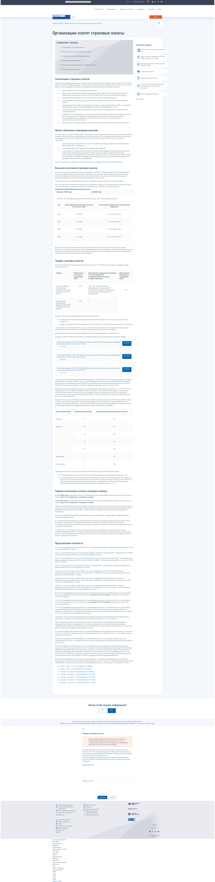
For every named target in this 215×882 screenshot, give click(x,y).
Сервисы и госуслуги (127, 9)
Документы (141, 9)
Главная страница (57, 23)
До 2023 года (97, 192)
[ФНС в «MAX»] (161, 2)
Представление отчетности (71, 69)
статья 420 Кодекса (115, 162)
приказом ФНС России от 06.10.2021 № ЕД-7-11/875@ (72, 567)
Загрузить (127, 343)
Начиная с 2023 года (64, 192)
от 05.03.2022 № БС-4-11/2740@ (84, 672)
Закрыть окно (56, 881)
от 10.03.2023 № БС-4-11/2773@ (85, 674)
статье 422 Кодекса (117, 181)
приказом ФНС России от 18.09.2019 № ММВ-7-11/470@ (83, 555)
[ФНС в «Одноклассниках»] (155, 2)
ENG (159, 9)
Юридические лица (70, 23)
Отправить (102, 797)
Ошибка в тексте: (87, 781)
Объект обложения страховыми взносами (76, 52)
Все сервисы (140, 99)
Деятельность (111, 9)
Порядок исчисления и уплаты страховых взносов (79, 65)
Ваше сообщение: (88, 765)
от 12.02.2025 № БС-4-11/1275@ (85, 680)
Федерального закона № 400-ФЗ (65, 391)
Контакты (151, 9)
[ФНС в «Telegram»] (158, 2)
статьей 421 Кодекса (100, 172)
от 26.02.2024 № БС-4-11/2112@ (85, 677)
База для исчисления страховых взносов (76, 56)
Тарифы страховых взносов (72, 60)
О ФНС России (99, 9)
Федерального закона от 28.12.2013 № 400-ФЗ (106, 381)
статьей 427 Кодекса (119, 337)
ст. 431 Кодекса (111, 619)
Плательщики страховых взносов (73, 47)
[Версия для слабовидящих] (128, 2)
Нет (102, 710)
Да (112, 710)
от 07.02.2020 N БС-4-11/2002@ (81, 669)
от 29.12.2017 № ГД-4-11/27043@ (81, 666)
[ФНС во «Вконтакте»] (152, 2)
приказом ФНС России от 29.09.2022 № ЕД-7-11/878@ (82, 573)
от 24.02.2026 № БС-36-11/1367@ (85, 682)
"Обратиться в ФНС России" (98, 755)
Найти (155, 17)
